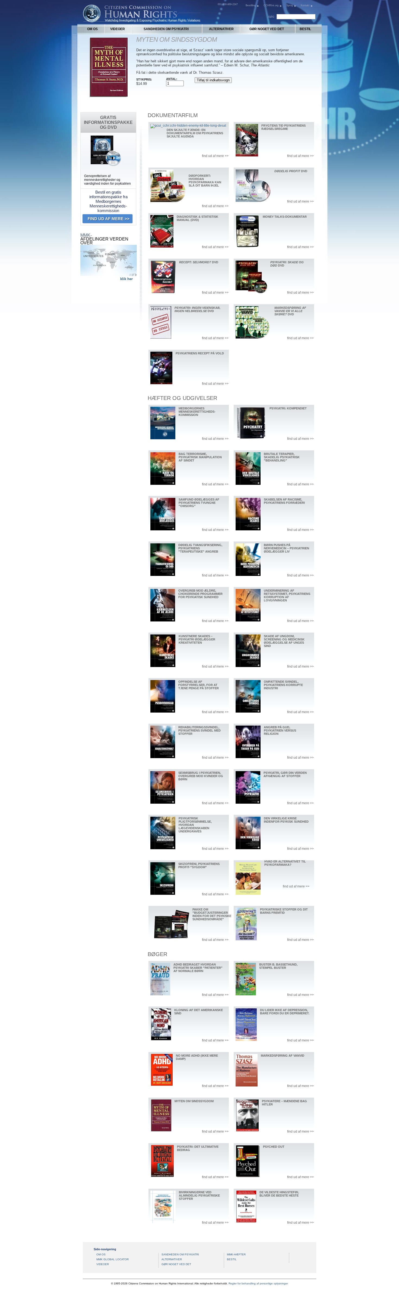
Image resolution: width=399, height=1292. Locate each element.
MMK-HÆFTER (236, 1254)
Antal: (171, 79)
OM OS (92, 29)
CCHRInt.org (271, 5)
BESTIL (305, 29)
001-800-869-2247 (228, 4)
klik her (126, 279)
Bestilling (251, 5)
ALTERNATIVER (221, 29)
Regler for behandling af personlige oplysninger (258, 1283)
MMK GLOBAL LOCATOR (112, 1259)
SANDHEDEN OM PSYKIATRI (166, 29)
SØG (271, 16)
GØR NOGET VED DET (266, 29)
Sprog (289, 5)
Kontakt (305, 5)
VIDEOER (117, 29)
